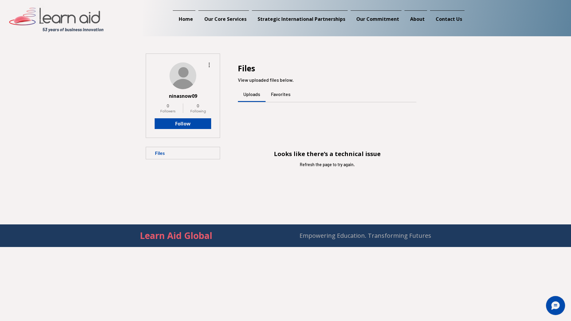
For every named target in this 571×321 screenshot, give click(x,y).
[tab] (252, 94)
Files (160, 153)
